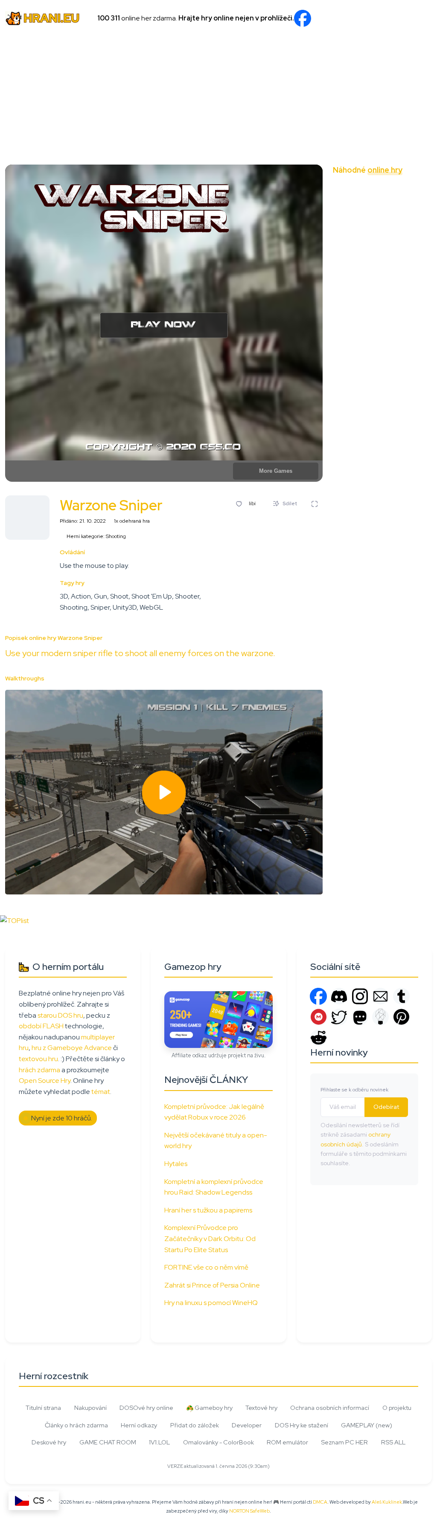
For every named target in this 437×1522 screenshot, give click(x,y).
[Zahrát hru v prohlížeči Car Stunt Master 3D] (369, 297)
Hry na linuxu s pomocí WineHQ (211, 1302)
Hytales (175, 1163)
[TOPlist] (14, 920)
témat (100, 1091)
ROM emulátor (287, 1442)
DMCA (320, 1502)
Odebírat (386, 1107)
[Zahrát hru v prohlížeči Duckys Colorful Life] (343, 403)
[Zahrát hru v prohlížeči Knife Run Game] (369, 218)
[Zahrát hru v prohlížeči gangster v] (422, 297)
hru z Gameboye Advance (72, 1047)
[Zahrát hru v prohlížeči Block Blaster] (395, 377)
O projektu (396, 1407)
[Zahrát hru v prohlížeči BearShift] (369, 350)
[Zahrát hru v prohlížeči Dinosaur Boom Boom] (395, 297)
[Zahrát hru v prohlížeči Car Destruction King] (422, 403)
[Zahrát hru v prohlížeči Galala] (369, 377)
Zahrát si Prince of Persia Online (212, 1285)
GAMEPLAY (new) (366, 1425)
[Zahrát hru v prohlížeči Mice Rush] (369, 245)
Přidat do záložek (194, 1425)
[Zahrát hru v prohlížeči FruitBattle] (422, 218)
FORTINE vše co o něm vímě (206, 1267)
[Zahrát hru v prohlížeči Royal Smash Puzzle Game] (395, 218)
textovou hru (38, 1058)
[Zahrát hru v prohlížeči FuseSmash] (343, 350)
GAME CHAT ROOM (107, 1442)
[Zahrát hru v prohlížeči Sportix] (422, 245)
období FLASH (41, 1025)
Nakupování (90, 1407)
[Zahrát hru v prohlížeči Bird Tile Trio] (395, 324)
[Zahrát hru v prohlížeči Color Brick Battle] (343, 245)
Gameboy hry (213, 1407)
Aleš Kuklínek (387, 1502)
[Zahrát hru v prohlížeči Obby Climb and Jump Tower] (369, 403)
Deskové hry (49, 1442)
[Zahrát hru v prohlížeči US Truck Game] (343, 297)
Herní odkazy (139, 1425)
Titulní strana (43, 1407)
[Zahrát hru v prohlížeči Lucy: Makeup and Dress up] (395, 245)
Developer (247, 1425)
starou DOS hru (60, 1015)
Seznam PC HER (344, 1442)
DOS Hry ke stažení (301, 1425)
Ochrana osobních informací (329, 1407)
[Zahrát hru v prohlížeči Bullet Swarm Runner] (395, 350)
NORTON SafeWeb (249, 1511)
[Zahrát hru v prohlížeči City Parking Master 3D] (422, 192)
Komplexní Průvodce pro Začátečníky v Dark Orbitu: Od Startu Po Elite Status (210, 1238)
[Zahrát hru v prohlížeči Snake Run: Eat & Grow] (422, 350)
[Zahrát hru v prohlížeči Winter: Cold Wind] (395, 403)
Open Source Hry (44, 1080)
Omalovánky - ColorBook (218, 1442)
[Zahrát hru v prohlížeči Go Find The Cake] (343, 218)
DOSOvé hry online (146, 1407)
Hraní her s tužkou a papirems (208, 1210)
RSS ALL (393, 1442)
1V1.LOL (159, 1442)
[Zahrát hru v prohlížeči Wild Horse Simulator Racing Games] (395, 192)
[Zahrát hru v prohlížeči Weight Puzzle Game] (343, 377)
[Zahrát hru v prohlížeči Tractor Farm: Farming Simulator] (343, 324)
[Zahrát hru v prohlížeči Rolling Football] (369, 192)
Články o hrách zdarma (76, 1425)
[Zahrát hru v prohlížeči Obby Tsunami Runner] (422, 377)
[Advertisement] (218, 100)
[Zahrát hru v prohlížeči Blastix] (343, 271)
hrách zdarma (39, 1069)
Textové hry (261, 1407)
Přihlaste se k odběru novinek (354, 1089)
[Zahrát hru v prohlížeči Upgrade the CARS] (422, 271)
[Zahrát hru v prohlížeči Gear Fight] (422, 324)
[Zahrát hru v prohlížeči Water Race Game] (369, 271)
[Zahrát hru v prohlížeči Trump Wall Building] (369, 324)
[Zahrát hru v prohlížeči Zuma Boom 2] (395, 271)
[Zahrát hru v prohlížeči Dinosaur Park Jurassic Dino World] (343, 192)
